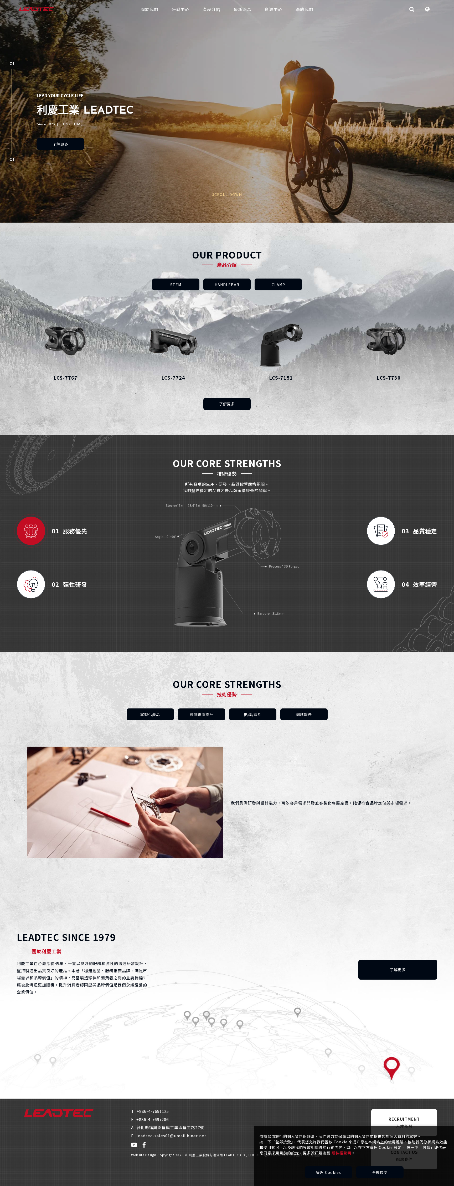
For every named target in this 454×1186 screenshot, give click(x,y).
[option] (227, 111)
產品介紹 (211, 9)
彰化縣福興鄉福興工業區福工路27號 (167, 1127)
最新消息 (242, 9)
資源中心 (273, 9)
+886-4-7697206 (150, 1119)
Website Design (144, 1155)
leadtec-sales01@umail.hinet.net (169, 1136)
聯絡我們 (304, 9)
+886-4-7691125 (150, 1111)
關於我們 (149, 9)
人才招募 (404, 1122)
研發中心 (180, 9)
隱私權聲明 (341, 1152)
